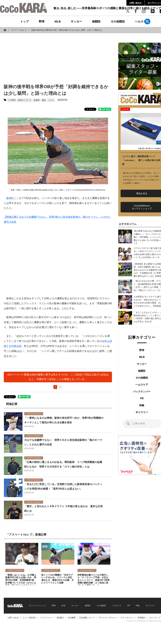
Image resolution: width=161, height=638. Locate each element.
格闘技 (96, 21)
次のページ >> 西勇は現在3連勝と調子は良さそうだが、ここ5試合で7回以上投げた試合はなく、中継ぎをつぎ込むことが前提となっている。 (58, 376)
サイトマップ (154, 618)
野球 (41, 21)
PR (142, 398)
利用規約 (141, 618)
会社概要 (71, 618)
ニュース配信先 (29, 618)
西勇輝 (36, 100)
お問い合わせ (135, 3)
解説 (44, 100)
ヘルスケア (142, 21)
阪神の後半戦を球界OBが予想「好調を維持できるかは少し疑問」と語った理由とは (66, 30)
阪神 (8, 198)
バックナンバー (142, 391)
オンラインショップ (37, 605)
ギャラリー (142, 412)
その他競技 (118, 21)
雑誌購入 (60, 618)
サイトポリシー (127, 618)
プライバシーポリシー (107, 618)
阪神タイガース (24, 100)
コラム (51, 100)
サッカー (76, 21)
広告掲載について (86, 618)
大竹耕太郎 (15, 346)
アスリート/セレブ (19, 30)
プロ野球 (12, 100)
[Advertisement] (54, 59)
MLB (58, 21)
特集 (141, 405)
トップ (24, 21)
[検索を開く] (147, 21)
